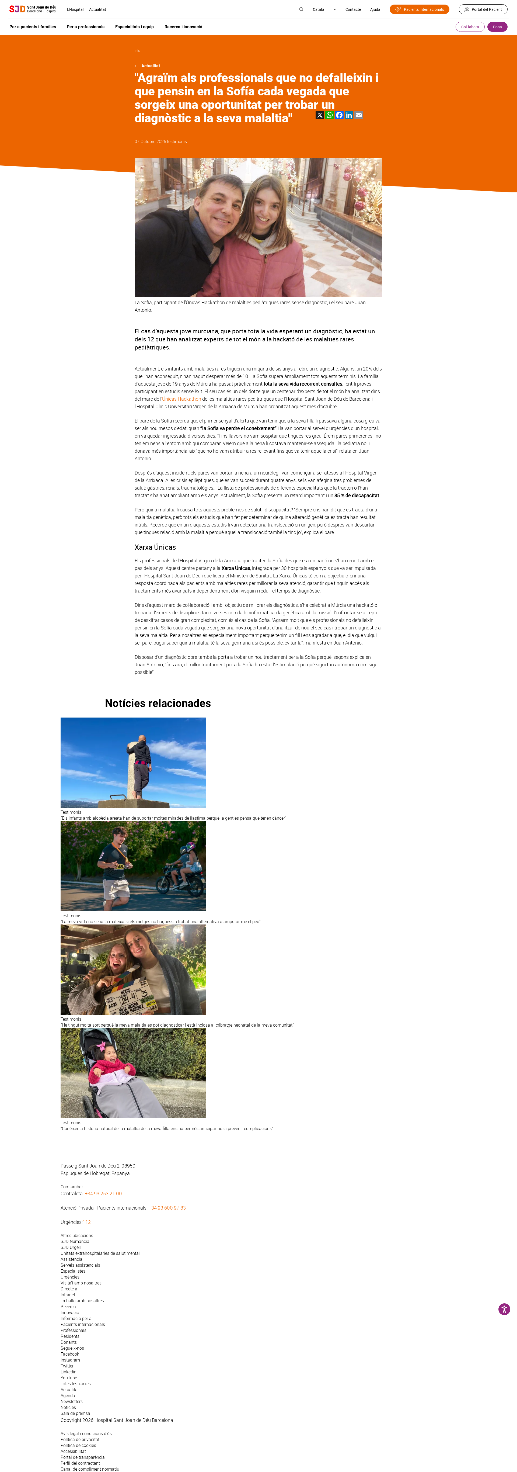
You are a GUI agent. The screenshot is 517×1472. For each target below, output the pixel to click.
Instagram (70, 1360)
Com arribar (72, 1187)
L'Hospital (75, 9)
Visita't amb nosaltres (81, 1283)
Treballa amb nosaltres (82, 1301)
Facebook (70, 1354)
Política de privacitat (80, 1439)
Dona (497, 26)
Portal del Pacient (487, 9)
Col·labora (470, 26)
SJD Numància (75, 1241)
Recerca (68, 1307)
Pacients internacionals (424, 9)
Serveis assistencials (80, 1265)
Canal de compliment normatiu (90, 1469)
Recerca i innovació (183, 26)
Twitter (67, 1366)
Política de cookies (78, 1445)
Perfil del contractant (80, 1463)
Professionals (73, 1330)
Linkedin (68, 1372)
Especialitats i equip (134, 26)
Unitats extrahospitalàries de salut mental (100, 1253)
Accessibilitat (73, 1451)
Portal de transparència (83, 1457)
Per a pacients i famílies (32, 26)
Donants (69, 1342)
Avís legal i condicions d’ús (86, 1433)
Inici (138, 50)
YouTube (69, 1378)
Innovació (70, 1312)
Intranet (68, 1295)
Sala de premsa (75, 1413)
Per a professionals (85, 26)
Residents (70, 1336)
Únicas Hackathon (181, 399)
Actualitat (97, 9)
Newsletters (72, 1401)
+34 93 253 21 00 (103, 1193)
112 (87, 1222)
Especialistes (73, 1271)
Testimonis (176, 141)
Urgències (70, 1277)
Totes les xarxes (76, 1384)
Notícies (68, 1407)
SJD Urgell (71, 1247)
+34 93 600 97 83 (167, 1207)
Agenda (68, 1395)
